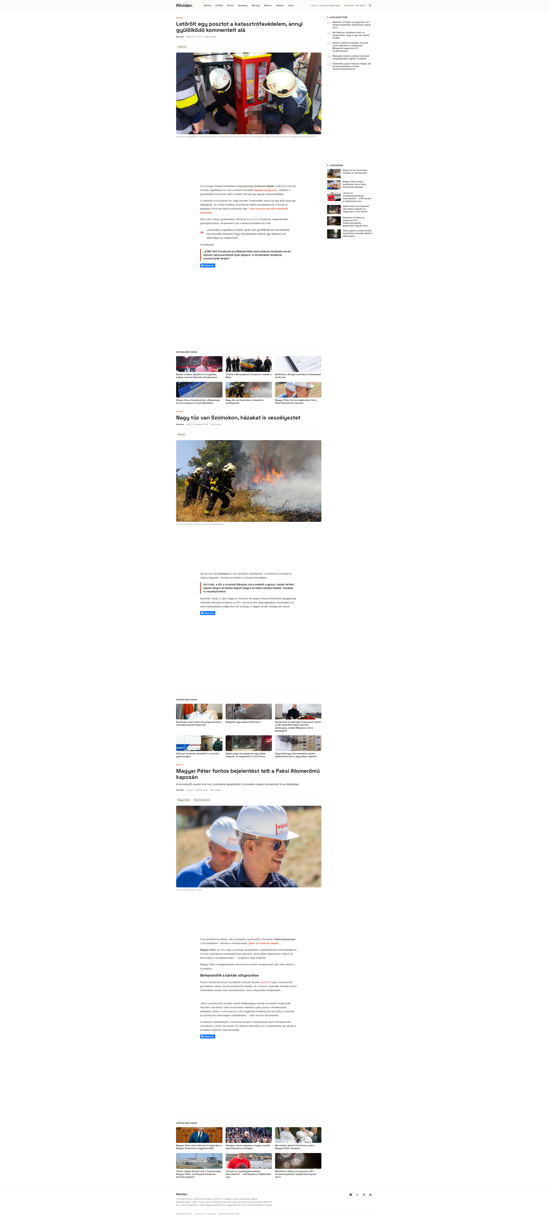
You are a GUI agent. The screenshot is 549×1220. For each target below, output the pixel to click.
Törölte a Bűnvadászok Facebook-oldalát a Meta (248, 376)
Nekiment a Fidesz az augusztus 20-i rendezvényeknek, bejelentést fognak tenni (352, 25)
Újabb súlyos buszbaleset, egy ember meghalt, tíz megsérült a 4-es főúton (356, 209)
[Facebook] (350, 1194)
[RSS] (370, 1194)
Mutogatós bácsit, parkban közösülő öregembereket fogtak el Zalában (351, 57)
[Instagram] (363, 1194)
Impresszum (200, 1214)
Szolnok (181, 434)
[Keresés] (370, 5)
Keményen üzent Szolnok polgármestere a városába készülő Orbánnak (199, 723)
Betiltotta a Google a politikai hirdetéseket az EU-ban (298, 376)
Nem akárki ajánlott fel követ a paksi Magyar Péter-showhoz (294, 1147)
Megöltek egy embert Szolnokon (243, 722)
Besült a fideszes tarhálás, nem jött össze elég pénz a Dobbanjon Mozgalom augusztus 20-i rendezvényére (350, 47)
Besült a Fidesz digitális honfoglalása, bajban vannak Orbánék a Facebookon (196, 376)
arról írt (265, 982)
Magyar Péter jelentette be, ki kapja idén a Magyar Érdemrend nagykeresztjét (199, 1147)
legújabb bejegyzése (265, 190)
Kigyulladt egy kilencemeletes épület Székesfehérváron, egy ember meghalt (296, 755)
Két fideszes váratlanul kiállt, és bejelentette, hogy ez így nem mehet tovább (351, 35)
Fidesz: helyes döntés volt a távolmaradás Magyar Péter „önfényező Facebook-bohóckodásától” (198, 1174)
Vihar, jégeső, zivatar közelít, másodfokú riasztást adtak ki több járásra (357, 233)
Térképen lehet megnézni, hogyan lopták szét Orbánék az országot (248, 1147)
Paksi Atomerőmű (201, 800)
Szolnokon (223, 573)
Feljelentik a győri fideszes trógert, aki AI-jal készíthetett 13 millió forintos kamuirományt (352, 66)
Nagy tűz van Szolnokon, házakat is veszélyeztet (245, 401)
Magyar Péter (184, 800)
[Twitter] (357, 1194)
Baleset (267, 5)
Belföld (207, 5)
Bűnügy (256, 5)
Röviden (184, 5)
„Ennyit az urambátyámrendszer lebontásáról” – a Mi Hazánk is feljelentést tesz (357, 197)
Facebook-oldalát (263, 186)
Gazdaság (242, 5)
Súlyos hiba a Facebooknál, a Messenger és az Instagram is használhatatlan (198, 401)
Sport (291, 5)
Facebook (182, 47)
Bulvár (230, 5)
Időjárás (280, 5)
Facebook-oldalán (268, 943)
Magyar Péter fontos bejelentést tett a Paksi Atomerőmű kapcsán (296, 401)
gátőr (252, 943)
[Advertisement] (248, 162)
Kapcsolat (211, 1214)
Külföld (219, 5)
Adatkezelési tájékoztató (228, 1214)
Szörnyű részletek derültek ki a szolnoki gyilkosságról (197, 755)
